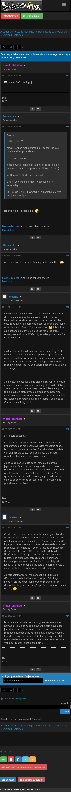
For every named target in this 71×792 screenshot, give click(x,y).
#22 (67, 126)
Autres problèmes (13, 34)
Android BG (36, 790)
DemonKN (10, 116)
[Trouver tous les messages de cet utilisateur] (32, 109)
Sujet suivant (32, 676)
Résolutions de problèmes (52, 31)
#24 (67, 307)
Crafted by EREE (20, 790)
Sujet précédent (13, 676)
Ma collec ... (8, 229)
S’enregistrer (33, 15)
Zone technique (25, 31)
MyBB (9, 790)
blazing (13, 297)
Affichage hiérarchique (59, 54)
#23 (67, 255)
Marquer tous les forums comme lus (25, 767)
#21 (67, 75)
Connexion (12, 15)
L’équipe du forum (32, 779)
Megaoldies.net (10, 226)
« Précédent (7, 46)
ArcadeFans (7, 31)
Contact (9, 779)
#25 (67, 429)
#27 (67, 616)
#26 (67, 527)
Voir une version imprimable (15, 698)
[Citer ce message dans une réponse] (38, 109)
